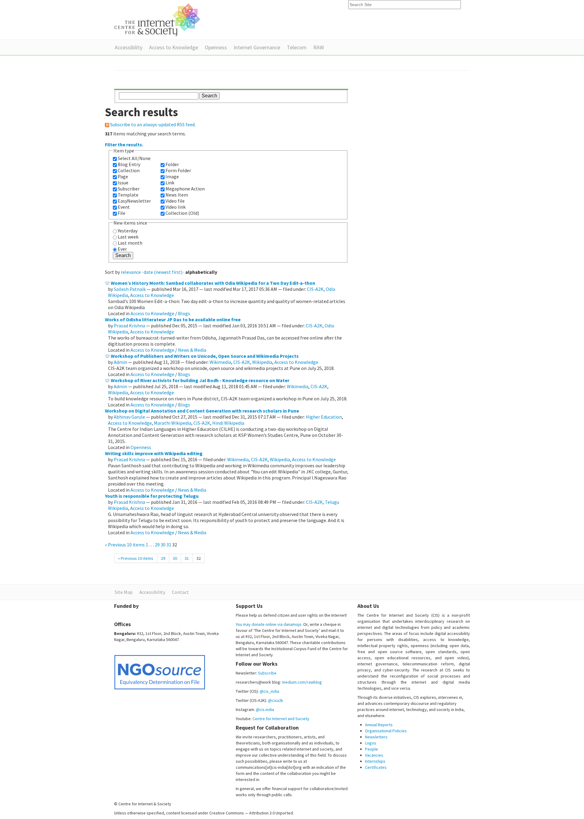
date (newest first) (163, 272)
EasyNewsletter (134, 201)
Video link (175, 207)
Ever (122, 249)
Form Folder (178, 170)
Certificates (376, 767)
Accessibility (128, 47)
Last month (130, 243)
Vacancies (374, 755)
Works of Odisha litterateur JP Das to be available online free (173, 319)
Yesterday (127, 231)
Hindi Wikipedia (228, 423)
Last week (128, 237)
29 (157, 545)
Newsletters (376, 737)
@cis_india (269, 691)
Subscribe (267, 673)
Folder (172, 164)
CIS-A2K (315, 289)
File (121, 213)
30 (163, 545)
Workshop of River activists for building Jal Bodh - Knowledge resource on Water (200, 380)
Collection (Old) (182, 213)
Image (172, 176)
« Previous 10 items (125, 545)
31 (168, 545)
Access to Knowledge (173, 47)
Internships (375, 761)
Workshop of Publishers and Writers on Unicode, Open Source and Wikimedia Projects (205, 356)
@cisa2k (275, 700)
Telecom (297, 47)
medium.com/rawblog (302, 682)
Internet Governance (257, 47)
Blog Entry (129, 164)
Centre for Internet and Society (280, 718)
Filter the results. (124, 144)
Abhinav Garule (129, 417)
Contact (180, 592)
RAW (318, 47)
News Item (176, 195)
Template (128, 195)
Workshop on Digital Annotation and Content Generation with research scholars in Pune (202, 411)
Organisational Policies (386, 731)
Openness (216, 47)
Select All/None (134, 158)
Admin (120, 362)
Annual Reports (379, 724)
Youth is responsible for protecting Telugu (152, 496)
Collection (129, 170)
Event (124, 207)
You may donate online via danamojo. (269, 624)
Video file (175, 201)
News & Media (192, 350)
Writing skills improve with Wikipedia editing (154, 453)
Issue (123, 182)
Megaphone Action (185, 189)
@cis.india (265, 709)
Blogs (184, 313)
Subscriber (129, 189)
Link (169, 182)
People (371, 749)
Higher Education (324, 417)
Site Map (124, 592)
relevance (131, 272)
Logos (370, 743)
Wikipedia (262, 362)
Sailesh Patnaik (130, 289)
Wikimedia (220, 362)
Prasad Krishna (129, 325)
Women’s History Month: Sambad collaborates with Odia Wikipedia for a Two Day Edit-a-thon (213, 283)
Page (123, 176)
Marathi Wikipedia (172, 423)
